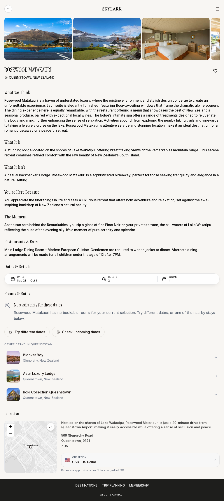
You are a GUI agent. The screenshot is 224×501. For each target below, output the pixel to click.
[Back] (8, 9)
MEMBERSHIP (139, 485)
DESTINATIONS (86, 485)
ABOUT (104, 494)
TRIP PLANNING (113, 485)
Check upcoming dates (81, 332)
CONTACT (118, 494)
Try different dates (29, 332)
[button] (30, 446)
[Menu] (217, 9)
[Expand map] (50, 427)
